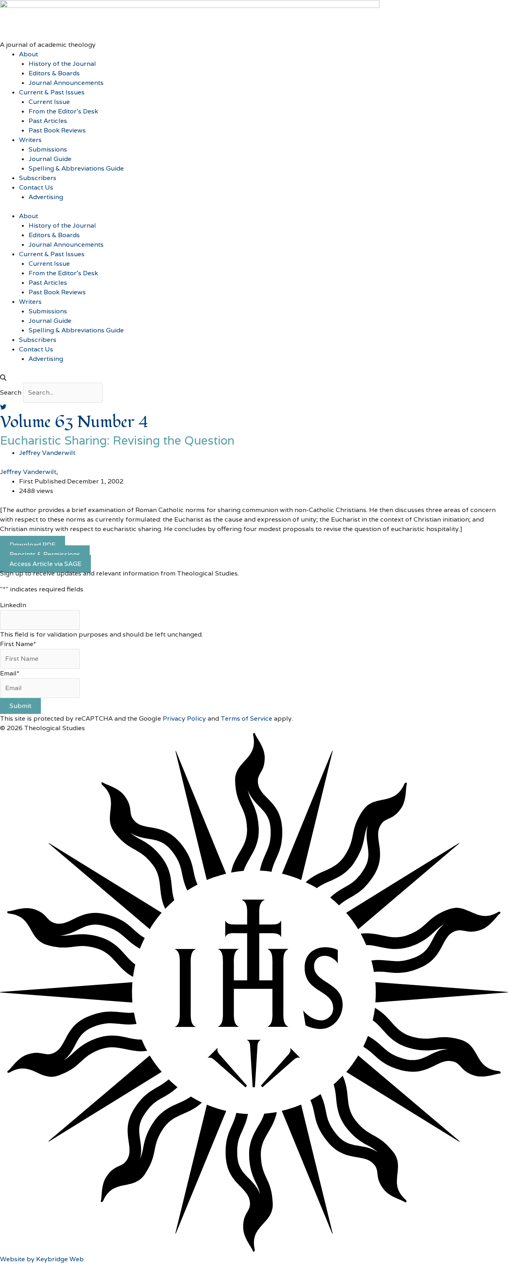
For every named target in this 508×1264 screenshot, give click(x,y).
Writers (30, 140)
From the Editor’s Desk (63, 111)
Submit (20, 706)
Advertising (46, 197)
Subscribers (37, 178)
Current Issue (49, 102)
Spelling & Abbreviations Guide (76, 168)
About (28, 54)
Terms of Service (246, 718)
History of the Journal (62, 63)
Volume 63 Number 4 (74, 422)
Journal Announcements (66, 83)
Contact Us (36, 187)
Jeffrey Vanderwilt (28, 472)
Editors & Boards (54, 73)
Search (10, 392)
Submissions (48, 149)
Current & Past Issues (52, 92)
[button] (254, 378)
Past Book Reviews (57, 130)
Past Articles (48, 121)
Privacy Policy (184, 718)
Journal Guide (50, 159)
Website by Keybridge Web (42, 1259)
